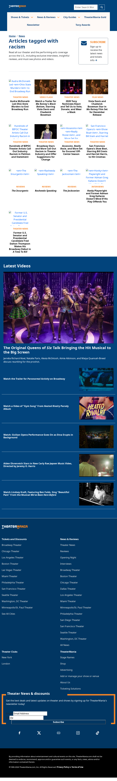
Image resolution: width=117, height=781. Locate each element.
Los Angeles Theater (13, 557)
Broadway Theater (12, 545)
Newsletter (33, 24)
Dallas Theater (68, 588)
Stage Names (67, 657)
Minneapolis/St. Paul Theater (17, 607)
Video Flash (46, 97)
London (6, 663)
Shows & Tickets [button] (20, 17)
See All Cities (8, 613)
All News (64, 645)
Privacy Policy (63, 767)
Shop (63, 663)
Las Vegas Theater (11, 570)
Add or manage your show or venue (79, 676)
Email (9, 713)
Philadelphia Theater (13, 582)
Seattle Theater (10, 595)
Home (12, 36)
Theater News (20, 97)
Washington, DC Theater (15, 601)
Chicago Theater (10, 551)
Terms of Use (77, 767)
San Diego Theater (70, 620)
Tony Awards (83, 24)
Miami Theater (9, 576)
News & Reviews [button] (46, 17)
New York (7, 657)
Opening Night (68, 557)
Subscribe (58, 722)
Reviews (20, 186)
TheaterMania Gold (95, 17)
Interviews (98, 186)
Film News (97, 97)
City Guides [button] (70, 17)
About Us (65, 682)
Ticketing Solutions (70, 688)
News (22, 36)
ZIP (7, 717)
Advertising (66, 669)
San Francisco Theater (14, 588)
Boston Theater (10, 563)
